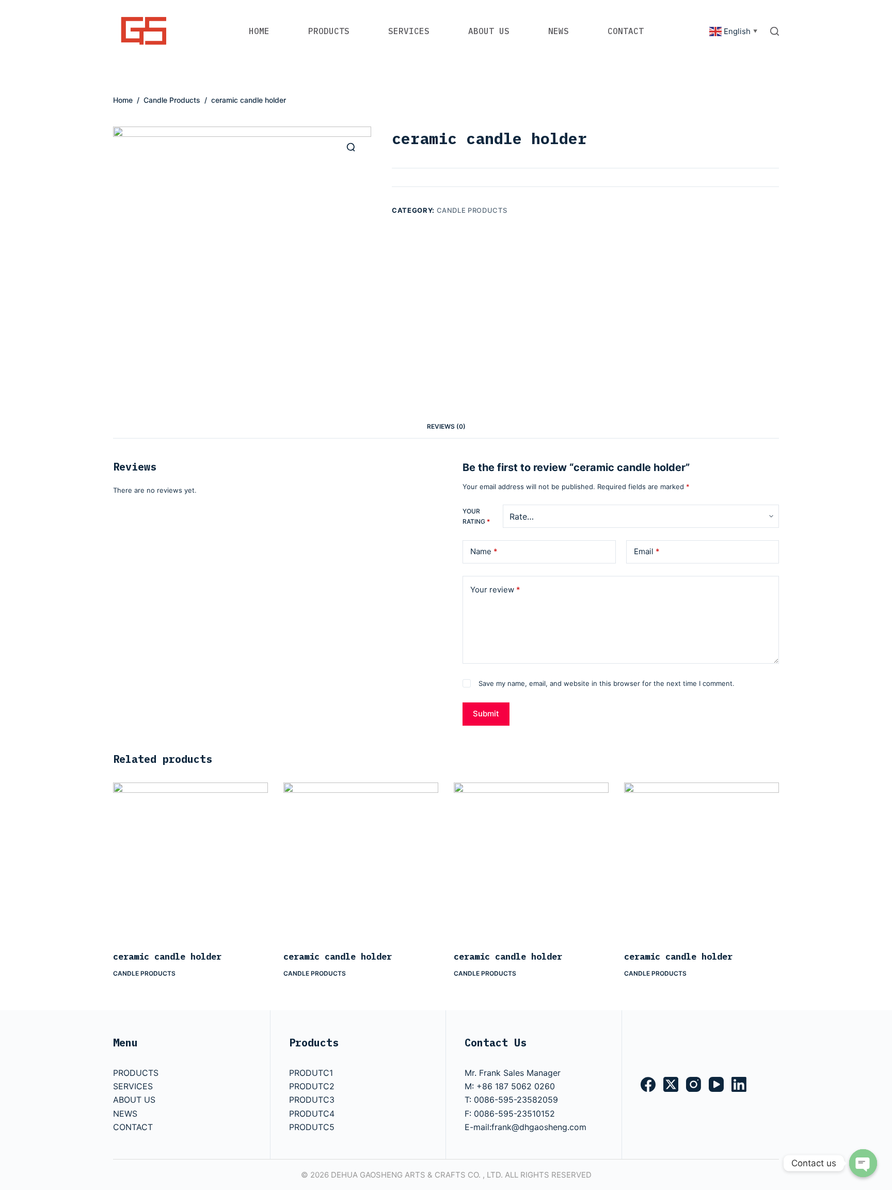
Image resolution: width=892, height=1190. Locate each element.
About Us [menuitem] (488, 31)
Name (484, 551)
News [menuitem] (558, 31)
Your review (495, 589)
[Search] (774, 31)
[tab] (446, 427)
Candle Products (472, 210)
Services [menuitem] (408, 31)
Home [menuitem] (259, 31)
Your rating (476, 516)
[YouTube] (716, 1084)
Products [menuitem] (328, 31)
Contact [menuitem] (626, 31)
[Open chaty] (863, 1163)
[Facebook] (648, 1084)
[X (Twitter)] (670, 1084)
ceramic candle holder (167, 956)
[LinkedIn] (738, 1084)
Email (647, 551)
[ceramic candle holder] (190, 859)
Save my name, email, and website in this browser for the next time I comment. (607, 683)
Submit (486, 713)
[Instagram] (693, 1084)
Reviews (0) (446, 426)
